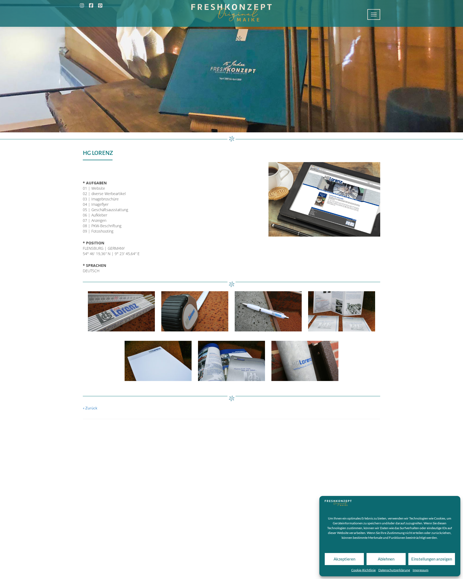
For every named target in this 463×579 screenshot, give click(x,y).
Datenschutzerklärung (394, 570)
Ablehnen (386, 558)
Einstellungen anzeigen (431, 558)
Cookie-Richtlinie (363, 570)
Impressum (420, 570)
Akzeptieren (344, 558)
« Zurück (90, 408)
